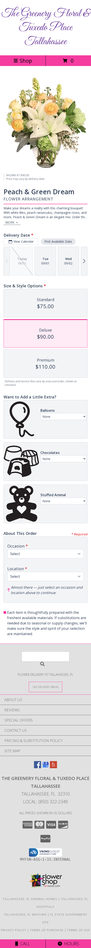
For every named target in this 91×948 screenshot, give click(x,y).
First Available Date (58, 241)
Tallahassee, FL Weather (25, 914)
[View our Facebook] (37, 766)
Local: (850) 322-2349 (45, 802)
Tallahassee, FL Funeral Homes (30, 899)
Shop (26, 60)
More (9, 222)
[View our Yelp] (53, 766)
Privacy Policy (13, 930)
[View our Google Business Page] (45, 766)
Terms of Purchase (46, 930)
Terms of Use (78, 930)
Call (24, 944)
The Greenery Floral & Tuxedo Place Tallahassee (46, 28)
